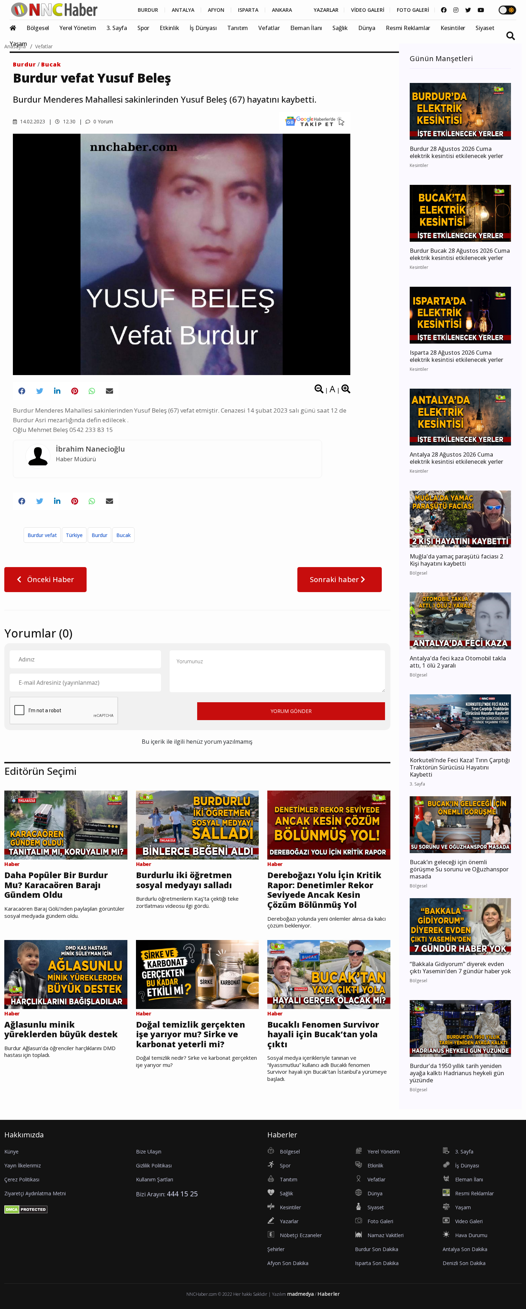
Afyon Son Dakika (287, 1263)
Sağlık (340, 28)
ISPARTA (248, 10)
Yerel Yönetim (77, 28)
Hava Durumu (471, 1235)
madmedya (300, 1293)
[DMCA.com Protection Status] (26, 1209)
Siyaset (485, 28)
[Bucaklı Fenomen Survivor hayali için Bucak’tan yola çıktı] (328, 974)
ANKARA (282, 10)
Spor (143, 28)
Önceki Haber (49, 579)
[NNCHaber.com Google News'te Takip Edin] (314, 121)
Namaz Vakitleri (385, 1235)
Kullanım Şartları (154, 1179)
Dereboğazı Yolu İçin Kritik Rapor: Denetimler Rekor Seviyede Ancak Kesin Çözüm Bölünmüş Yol (324, 890)
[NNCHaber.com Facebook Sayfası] (444, 10)
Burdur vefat (42, 535)
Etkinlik (169, 28)
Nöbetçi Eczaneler (301, 1235)
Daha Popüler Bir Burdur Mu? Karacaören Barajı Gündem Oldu (56, 885)
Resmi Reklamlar (408, 28)
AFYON (216, 10)
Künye (11, 1151)
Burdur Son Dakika (376, 1249)
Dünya (366, 28)
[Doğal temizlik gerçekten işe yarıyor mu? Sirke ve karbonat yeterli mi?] (197, 974)
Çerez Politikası (21, 1179)
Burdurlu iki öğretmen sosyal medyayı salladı (184, 880)
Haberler (328, 1293)
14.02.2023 (32, 121)
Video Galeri (469, 1221)
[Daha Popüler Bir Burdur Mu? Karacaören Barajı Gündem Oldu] (65, 824)
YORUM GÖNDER (291, 711)
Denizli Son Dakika (464, 1263)
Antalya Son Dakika (465, 1249)
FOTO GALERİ (413, 10)
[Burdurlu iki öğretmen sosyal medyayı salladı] (197, 824)
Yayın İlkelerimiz (22, 1165)
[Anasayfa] (17, 27)
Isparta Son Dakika (377, 1263)
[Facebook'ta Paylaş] (22, 391)
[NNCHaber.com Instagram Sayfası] (455, 10)
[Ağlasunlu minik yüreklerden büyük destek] (65, 974)
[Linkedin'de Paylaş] (57, 391)
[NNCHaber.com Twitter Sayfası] (468, 10)
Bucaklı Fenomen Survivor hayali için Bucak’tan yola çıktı (323, 1034)
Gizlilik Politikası (154, 1165)
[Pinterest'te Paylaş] (74, 391)
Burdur (24, 64)
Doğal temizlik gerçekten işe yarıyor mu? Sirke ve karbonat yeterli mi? (190, 1034)
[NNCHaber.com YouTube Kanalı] (481, 10)
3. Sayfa (117, 28)
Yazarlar (289, 1221)
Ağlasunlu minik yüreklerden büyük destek (61, 1029)
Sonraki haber (335, 579)
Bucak (51, 64)
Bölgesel (37, 28)
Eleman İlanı (306, 28)
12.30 (69, 121)
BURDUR (148, 10)
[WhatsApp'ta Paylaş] (92, 391)
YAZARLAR (326, 10)
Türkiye (74, 535)
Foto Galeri (380, 1221)
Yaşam (18, 44)
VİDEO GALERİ (367, 10)
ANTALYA (183, 10)
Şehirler (275, 1249)
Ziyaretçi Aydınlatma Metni (35, 1193)
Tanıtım (237, 28)
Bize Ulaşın (148, 1151)
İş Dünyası (203, 28)
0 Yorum (102, 121)
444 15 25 (182, 1194)
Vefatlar (268, 28)
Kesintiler (452, 28)
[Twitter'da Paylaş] (40, 391)
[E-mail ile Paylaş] (109, 391)
